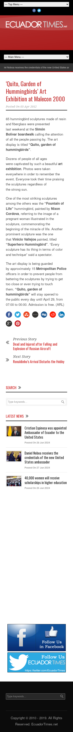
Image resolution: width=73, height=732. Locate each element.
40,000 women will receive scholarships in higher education (46, 480)
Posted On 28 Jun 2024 (37, 442)
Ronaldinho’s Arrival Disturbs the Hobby (38, 361)
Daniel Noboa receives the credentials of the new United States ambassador (44, 457)
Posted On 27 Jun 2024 (37, 467)
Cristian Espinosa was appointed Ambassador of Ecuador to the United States (46, 432)
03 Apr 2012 (28, 106)
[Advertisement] (36, 38)
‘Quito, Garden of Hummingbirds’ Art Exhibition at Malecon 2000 (35, 91)
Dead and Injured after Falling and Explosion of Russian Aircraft (35, 346)
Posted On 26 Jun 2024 (37, 488)
